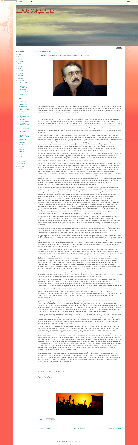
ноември (22, 139)
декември (22, 82)
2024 (19, 59)
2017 (19, 76)
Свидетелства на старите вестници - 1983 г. (24, 124)
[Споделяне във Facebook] (52, 419)
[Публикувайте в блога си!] (48, 419)
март (21, 159)
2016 (19, 78)
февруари (22, 161)
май (20, 154)
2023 (19, 61)
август (21, 147)
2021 (19, 66)
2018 (19, 73)
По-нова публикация (44, 428)
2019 (19, 71)
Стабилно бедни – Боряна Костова (24, 136)
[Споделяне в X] (50, 419)
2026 (19, 54)
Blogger (78, 441)
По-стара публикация (115, 428)
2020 (19, 68)
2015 (19, 80)
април (21, 156)
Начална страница (79, 428)
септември (22, 144)
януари (21, 163)
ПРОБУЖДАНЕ (35, 11)
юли (20, 149)
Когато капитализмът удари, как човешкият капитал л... (23, 101)
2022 (19, 64)
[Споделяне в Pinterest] (54, 419)
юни (20, 151)
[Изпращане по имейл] (46, 419)
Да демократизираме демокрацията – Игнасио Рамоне (24, 116)
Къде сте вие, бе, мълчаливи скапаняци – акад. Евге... (24, 131)
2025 (19, 56)
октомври (22, 142)
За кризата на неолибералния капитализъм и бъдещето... (24, 109)
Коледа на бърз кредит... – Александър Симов (23, 94)
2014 (19, 166)
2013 (19, 169)
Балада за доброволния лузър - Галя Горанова (23, 87)
